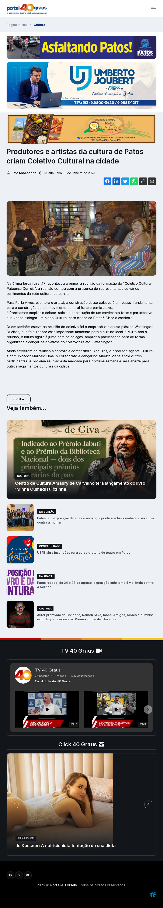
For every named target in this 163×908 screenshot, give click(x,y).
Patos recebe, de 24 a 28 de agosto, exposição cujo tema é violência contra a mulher (95, 585)
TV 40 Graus (47, 670)
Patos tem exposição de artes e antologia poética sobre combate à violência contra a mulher (95, 520)
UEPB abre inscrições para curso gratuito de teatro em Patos (83, 552)
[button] (79, 54)
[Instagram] (19, 875)
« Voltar (18, 399)
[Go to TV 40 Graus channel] (23, 675)
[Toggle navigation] (153, 9)
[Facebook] (10, 875)
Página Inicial (17, 25)
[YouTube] (28, 875)
